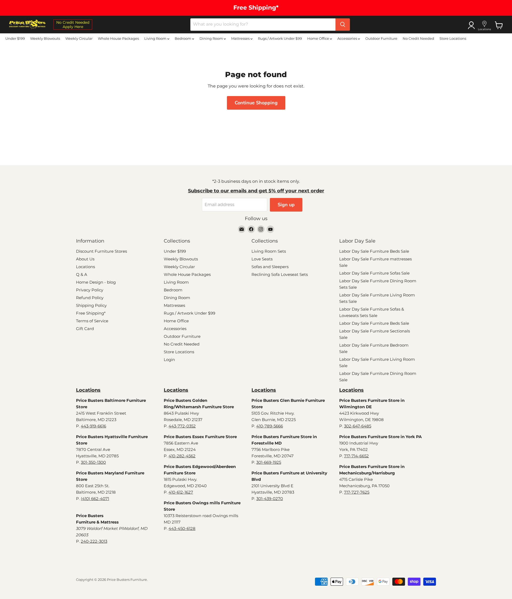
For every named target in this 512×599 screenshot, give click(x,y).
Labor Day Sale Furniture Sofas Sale (374, 273)
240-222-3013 (94, 541)
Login (169, 359)
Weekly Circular (79, 38)
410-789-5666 (269, 426)
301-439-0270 (269, 498)
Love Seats (262, 258)
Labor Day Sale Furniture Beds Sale (374, 251)
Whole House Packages (118, 38)
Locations (85, 266)
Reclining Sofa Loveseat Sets (279, 274)
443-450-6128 (182, 528)
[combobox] (262, 24)
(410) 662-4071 (95, 498)
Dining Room (211, 38)
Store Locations (452, 38)
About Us (85, 258)
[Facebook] (251, 229)
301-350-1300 (93, 462)
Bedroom (183, 38)
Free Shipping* (91, 313)
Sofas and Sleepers (270, 266)
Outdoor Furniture (381, 38)
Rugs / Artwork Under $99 (280, 38)
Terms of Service (92, 320)
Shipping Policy (91, 305)
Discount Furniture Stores (101, 251)
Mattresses (240, 38)
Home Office (318, 38)
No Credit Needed (418, 38)
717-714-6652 (356, 455)
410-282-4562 (182, 455)
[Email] (241, 229)
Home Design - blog (96, 282)
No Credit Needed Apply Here (72, 24)
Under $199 (15, 38)
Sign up (286, 204)
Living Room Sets (268, 251)
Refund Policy (89, 297)
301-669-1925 (268, 462)
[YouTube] (270, 229)
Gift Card (85, 328)
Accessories (347, 38)
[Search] (342, 24)
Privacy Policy (89, 289)
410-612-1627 (181, 492)
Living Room (155, 38)
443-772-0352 (182, 426)
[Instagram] (261, 229)
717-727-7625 (356, 492)
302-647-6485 (357, 426)
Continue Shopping (256, 103)
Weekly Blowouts (45, 38)
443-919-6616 (93, 426)
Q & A (81, 274)
